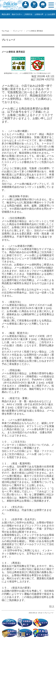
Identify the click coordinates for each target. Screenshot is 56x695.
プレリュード (18, 31)
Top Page (5, 31)
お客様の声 (39, 14)
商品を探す (6, 14)
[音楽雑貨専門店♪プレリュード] (10, 7)
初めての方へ (17, 14)
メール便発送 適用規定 (13, 52)
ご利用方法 (28, 14)
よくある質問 (50, 14)
